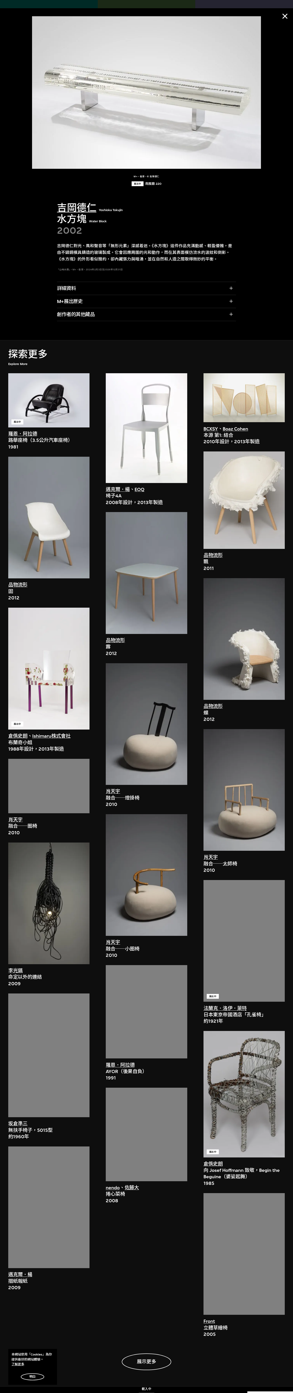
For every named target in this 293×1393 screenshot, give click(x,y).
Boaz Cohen (235, 429)
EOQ (139, 489)
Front (209, 1321)
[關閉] (285, 16)
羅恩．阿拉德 (22, 434)
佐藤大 (132, 1188)
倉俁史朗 (17, 736)
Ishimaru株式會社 (51, 736)
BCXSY (210, 429)
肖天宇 (15, 820)
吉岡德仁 (76, 208)
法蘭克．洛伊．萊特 (225, 1008)
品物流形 (17, 585)
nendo (113, 1188)
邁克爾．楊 (20, 1275)
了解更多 (17, 1364)
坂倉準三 (17, 1124)
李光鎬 (15, 971)
